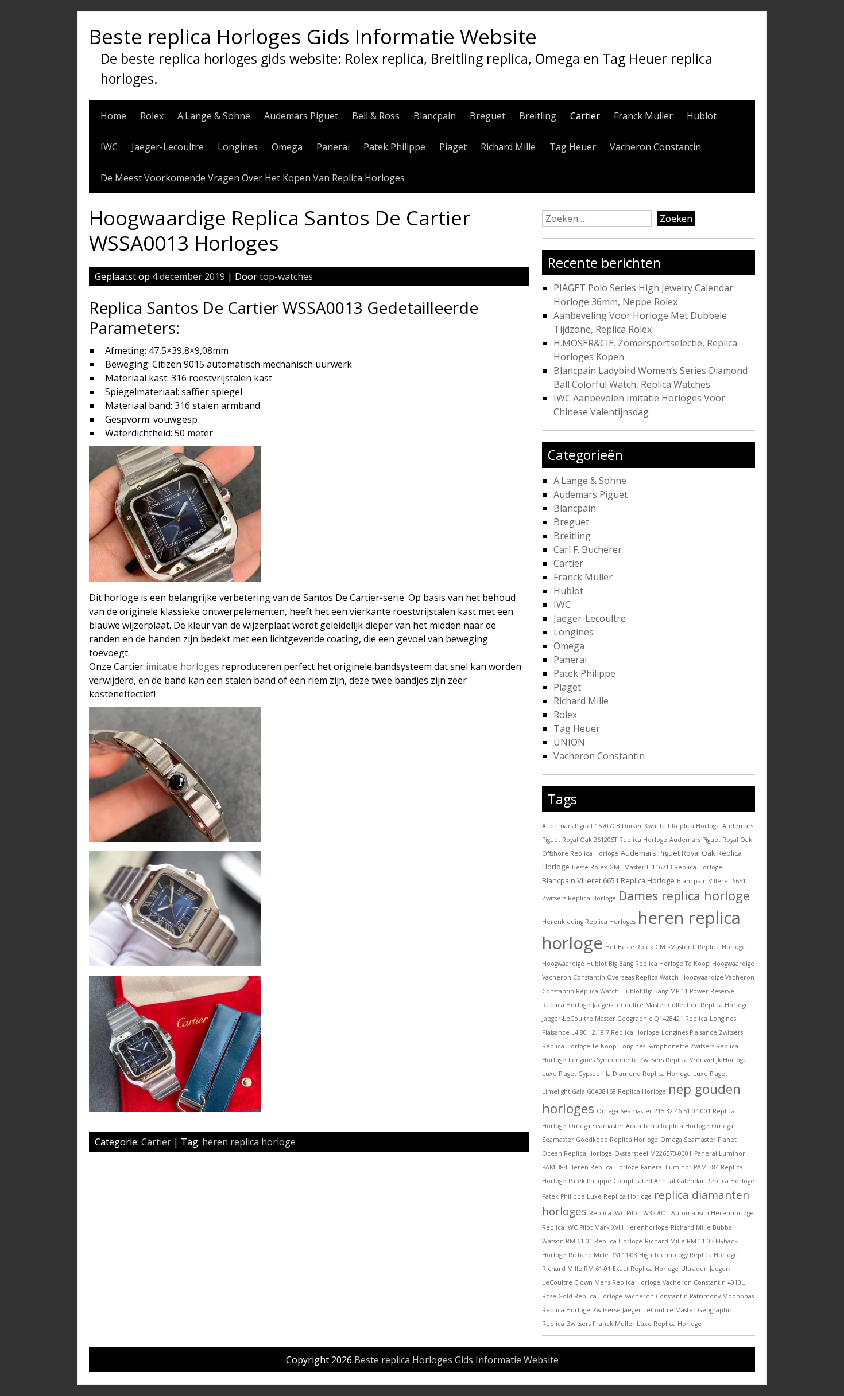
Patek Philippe (394, 147)
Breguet (487, 116)
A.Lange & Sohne (213, 116)
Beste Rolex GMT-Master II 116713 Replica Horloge (647, 867)
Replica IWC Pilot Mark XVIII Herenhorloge (605, 1227)
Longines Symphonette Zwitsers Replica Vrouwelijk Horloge (657, 1060)
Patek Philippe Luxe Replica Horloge (597, 1196)
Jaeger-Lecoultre (167, 147)
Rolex (152, 116)
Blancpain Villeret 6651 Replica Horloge (608, 880)
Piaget (453, 147)
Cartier (585, 116)
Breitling (537, 116)
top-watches (286, 276)
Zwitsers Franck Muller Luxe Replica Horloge (634, 1324)
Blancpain (434, 116)
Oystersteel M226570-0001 (653, 1153)
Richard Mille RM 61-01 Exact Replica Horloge (610, 1269)
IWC (109, 147)
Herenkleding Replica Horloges (589, 922)
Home (113, 116)
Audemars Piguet (301, 116)
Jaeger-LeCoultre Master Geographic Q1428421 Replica (624, 1019)
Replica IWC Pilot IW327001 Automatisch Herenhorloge (671, 1213)
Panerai (333, 147)
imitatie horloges (182, 666)
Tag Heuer (572, 147)
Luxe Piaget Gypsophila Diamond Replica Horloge (616, 1074)
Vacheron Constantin (655, 147)
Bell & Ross (376, 116)
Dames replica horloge (684, 895)
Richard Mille (508, 147)
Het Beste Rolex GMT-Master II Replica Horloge (675, 947)
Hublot (702, 116)
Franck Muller (643, 116)
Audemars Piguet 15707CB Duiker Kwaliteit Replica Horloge (631, 826)
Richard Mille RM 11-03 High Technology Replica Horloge (653, 1255)
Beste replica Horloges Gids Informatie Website (313, 36)
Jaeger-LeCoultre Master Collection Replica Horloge (671, 1005)
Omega (287, 147)
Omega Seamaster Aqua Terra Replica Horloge (638, 1126)
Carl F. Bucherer (587, 549)
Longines (238, 147)
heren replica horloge (249, 1142)
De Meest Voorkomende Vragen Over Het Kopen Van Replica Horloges (252, 177)
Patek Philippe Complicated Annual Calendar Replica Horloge (661, 1181)
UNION (569, 742)
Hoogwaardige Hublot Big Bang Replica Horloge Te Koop (626, 964)
